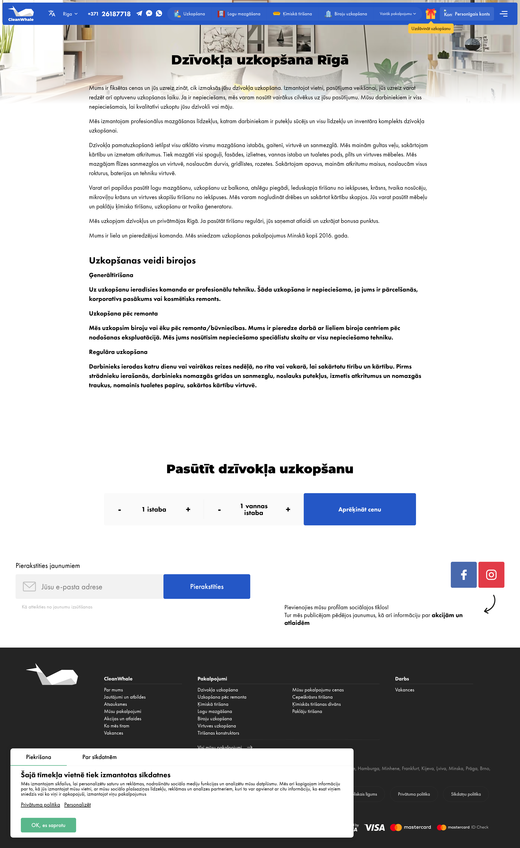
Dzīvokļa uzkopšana (218, 689)
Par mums (113, 689)
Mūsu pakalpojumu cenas (318, 689)
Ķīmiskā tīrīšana (213, 704)
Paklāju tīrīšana (307, 711)
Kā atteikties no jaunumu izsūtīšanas (57, 607)
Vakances (113, 732)
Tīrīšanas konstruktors (218, 732)
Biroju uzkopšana (215, 718)
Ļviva (441, 768)
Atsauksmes (115, 704)
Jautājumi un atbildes (125, 696)
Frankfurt (410, 768)
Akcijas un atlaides (122, 718)
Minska (456, 768)
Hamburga (368, 768)
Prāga (471, 768)
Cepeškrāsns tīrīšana (312, 696)
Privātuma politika (40, 804)
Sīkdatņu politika (466, 794)
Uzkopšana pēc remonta (222, 696)
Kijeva (427, 768)
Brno (484, 768)
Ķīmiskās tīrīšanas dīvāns (316, 704)
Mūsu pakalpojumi (122, 711)
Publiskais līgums (362, 794)
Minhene (390, 768)
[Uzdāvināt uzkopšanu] (431, 14)
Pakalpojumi (212, 678)
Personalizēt (77, 804)
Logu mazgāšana (215, 711)
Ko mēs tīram (116, 725)
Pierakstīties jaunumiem (48, 565)
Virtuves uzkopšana (217, 725)
